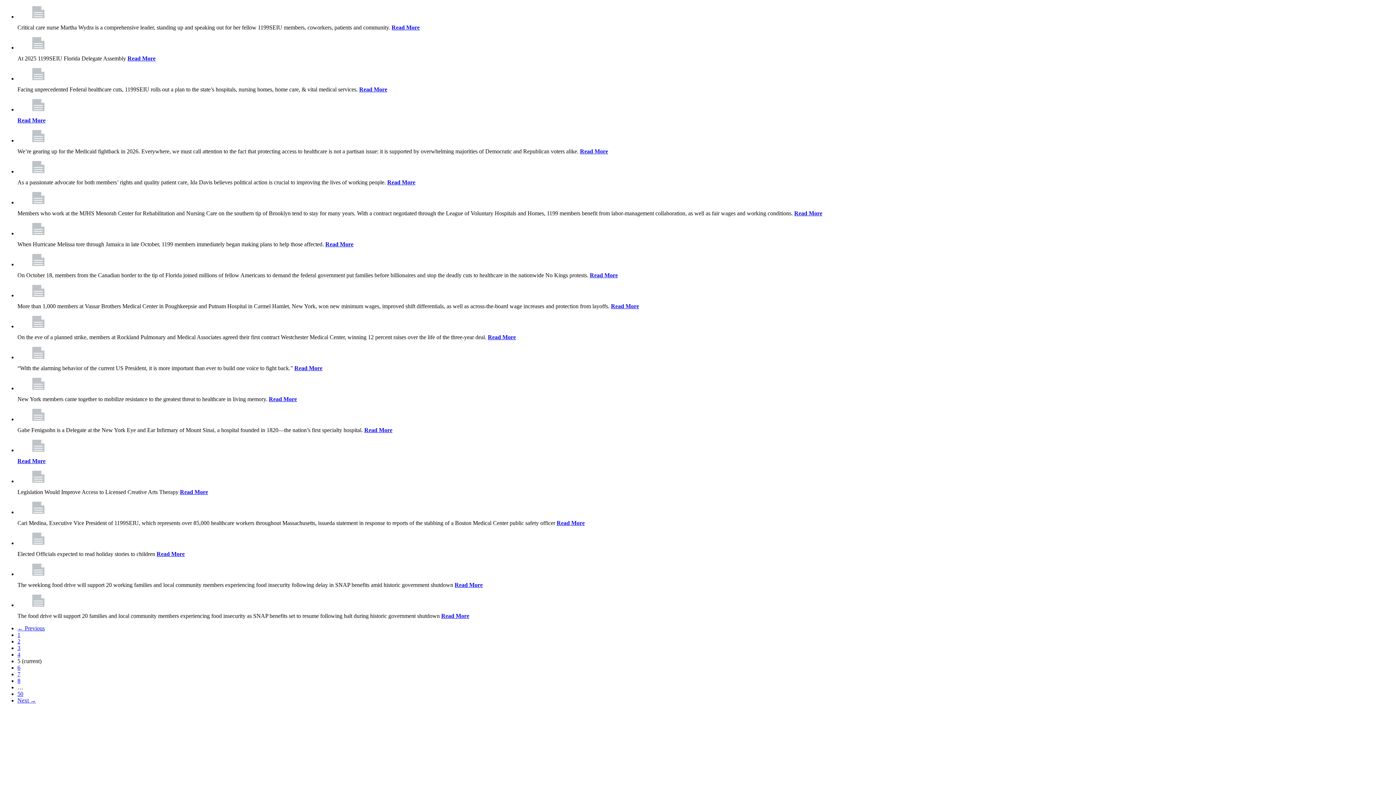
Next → (26, 700)
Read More (406, 27)
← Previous (31, 628)
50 (20, 694)
